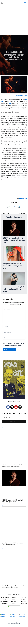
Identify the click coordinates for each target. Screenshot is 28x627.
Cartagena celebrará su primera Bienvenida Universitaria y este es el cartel (13, 265)
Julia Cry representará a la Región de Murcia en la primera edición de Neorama (13, 289)
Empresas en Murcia (14, 598)
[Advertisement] (14, 20)
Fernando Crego (23, 198)
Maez (10, 103)
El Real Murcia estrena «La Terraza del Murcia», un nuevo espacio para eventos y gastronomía (13, 465)
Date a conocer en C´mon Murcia (5, 602)
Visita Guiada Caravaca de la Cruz (23, 602)
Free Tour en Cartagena (23, 598)
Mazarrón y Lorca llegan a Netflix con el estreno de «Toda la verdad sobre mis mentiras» (13, 586)
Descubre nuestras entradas (14, 594)
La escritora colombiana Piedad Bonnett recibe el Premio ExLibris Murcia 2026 (12, 543)
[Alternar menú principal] (25, 2)
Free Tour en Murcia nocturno (5, 598)
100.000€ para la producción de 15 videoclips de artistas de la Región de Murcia (14, 240)
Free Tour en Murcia (13, 602)
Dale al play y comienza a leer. (21, 95)
